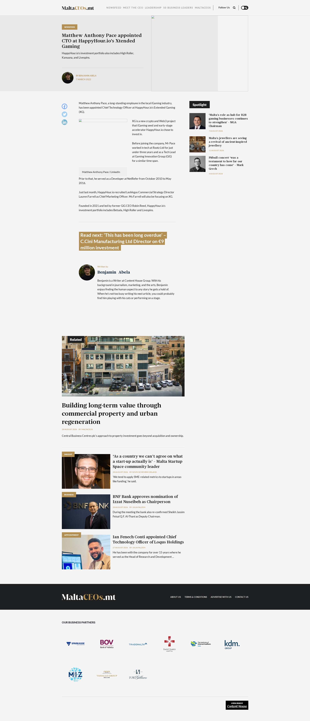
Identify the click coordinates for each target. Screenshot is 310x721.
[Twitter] (65, 115)
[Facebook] (65, 107)
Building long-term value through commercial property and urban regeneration (111, 414)
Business (69, 494)
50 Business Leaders (178, 8)
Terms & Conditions (196, 597)
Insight (68, 454)
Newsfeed (113, 8)
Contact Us (241, 597)
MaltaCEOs (203, 8)
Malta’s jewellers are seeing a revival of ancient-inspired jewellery (228, 142)
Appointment (71, 535)
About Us (175, 597)
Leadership (153, 8)
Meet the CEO (133, 8)
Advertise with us (221, 597)
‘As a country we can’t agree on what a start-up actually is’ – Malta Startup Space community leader (148, 462)
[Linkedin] (65, 123)
